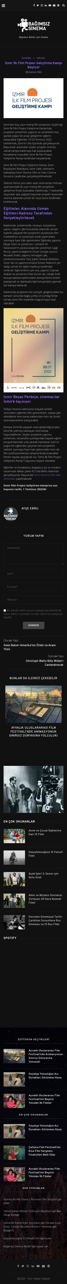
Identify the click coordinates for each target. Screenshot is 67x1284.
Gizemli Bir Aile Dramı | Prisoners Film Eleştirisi (30, 1199)
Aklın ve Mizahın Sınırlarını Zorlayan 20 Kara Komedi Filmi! (45, 899)
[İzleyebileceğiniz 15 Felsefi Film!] (14, 857)
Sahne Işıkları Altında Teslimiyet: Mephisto (28, 1211)
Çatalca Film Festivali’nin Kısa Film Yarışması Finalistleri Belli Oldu (45, 1151)
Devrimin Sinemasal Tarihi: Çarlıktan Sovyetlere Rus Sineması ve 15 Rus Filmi (45, 920)
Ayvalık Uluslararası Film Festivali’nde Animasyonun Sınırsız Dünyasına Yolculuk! (33, 732)
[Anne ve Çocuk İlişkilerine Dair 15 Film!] (14, 836)
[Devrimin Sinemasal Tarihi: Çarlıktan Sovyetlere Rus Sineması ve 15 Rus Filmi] (14, 922)
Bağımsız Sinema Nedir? (17, 1246)
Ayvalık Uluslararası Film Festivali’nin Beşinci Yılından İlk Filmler (44, 1099)
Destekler (26, 58)
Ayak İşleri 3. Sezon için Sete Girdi (43, 875)
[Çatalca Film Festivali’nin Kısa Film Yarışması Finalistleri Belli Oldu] (14, 1153)
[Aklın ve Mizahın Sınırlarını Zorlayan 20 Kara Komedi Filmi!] (14, 901)
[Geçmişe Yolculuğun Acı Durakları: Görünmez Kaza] (14, 1079)
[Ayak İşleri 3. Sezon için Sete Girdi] (14, 879)
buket (48, 1238)
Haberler (40, 58)
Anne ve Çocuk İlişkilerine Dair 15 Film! (45, 832)
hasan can (42, 1246)
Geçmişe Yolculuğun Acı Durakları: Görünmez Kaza (45, 1076)
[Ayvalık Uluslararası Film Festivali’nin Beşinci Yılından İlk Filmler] (14, 1101)
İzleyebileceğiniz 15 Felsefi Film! (46, 854)
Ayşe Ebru (29, 508)
